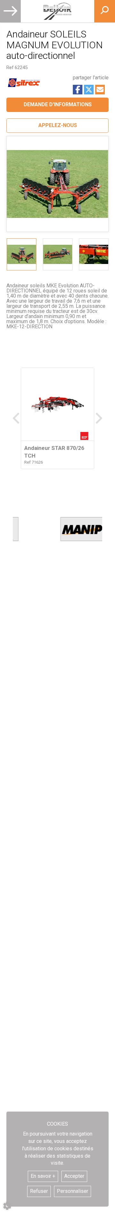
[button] (57, 125)
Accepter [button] (74, 1176)
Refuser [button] (39, 1191)
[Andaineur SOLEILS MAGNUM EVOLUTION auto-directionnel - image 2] (58, 254)
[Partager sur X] (89, 89)
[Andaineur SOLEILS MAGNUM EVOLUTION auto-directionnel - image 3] (94, 254)
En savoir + (43, 1176)
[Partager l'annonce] (100, 89)
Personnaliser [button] (72, 1191)
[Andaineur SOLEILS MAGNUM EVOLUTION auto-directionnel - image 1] (21, 254)
